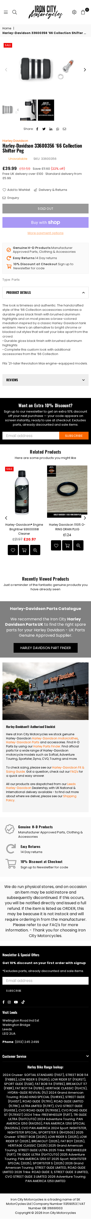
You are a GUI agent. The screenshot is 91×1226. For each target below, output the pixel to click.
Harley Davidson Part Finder (45, 647)
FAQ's (74, 771)
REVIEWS (12, 379)
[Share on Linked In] (51, 129)
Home (6, 28)
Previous (6, 70)
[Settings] (74, 12)
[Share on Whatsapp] (58, 129)
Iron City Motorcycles (59, 1212)
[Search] (14, 12)
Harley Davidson (15, 140)
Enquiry (13, 198)
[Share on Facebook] (37, 129)
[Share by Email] (64, 129)
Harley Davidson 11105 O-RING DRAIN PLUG (67, 527)
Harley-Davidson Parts (22, 742)
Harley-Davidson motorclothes (55, 738)
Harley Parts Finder (46, 746)
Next (85, 70)
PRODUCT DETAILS (18, 292)
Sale (8, 45)
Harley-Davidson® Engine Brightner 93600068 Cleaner (24, 529)
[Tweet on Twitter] (44, 129)
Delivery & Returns (52, 190)
